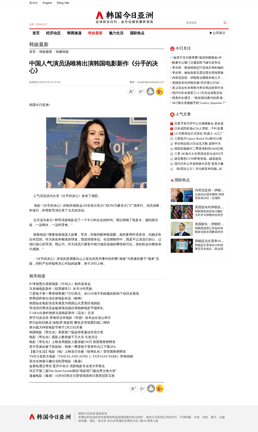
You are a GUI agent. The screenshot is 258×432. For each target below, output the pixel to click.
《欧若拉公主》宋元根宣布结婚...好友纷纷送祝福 (207, 168)
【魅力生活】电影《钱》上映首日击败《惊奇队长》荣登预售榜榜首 (77, 351)
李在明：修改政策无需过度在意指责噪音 (198, 72)
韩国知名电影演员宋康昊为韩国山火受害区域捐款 (64, 303)
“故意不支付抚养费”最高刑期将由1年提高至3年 (203, 57)
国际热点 (137, 33)
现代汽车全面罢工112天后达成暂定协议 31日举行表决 (207, 92)
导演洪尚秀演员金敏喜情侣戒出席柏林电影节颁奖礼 (66, 308)
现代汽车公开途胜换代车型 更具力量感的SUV (205, 163)
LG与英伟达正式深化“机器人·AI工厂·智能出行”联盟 (209, 133)
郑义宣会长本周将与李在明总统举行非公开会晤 (203, 87)
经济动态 (53, 33)
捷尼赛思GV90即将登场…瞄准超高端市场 (202, 158)
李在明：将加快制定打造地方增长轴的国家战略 (203, 67)
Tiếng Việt (62, 2)
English (47, 2)
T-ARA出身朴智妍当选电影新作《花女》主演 (61, 313)
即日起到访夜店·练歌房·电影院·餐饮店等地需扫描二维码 (69, 322)
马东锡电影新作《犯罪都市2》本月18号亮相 (60, 288)
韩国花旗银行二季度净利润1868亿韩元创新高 (204, 148)
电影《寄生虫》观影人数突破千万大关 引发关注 (63, 337)
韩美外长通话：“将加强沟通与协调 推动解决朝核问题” (207, 97)
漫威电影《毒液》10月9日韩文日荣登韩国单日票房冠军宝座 (72, 375)
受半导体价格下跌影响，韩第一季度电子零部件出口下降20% (72, 346)
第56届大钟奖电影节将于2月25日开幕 (55, 327)
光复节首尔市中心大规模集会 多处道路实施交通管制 (209, 123)
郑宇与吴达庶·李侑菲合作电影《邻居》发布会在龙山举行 (70, 317)
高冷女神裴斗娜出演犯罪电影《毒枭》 (56, 361)
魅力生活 (116, 33)
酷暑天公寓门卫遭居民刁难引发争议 (195, 62)
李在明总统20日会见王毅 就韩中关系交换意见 (205, 143)
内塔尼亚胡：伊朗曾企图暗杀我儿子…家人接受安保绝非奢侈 (212, 77)
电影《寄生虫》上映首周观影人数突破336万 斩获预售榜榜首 (72, 342)
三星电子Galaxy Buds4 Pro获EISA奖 (198, 138)
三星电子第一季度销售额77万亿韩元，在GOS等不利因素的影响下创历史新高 (84, 293)
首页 (36, 33)
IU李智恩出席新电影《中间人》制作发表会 (60, 284)
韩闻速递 (74, 33)
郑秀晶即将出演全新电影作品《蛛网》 (56, 298)
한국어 (33, 2)
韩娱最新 (95, 33)
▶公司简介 (217, 33)
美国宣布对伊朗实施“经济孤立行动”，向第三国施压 (205, 82)
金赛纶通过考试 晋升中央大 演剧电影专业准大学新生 (67, 366)
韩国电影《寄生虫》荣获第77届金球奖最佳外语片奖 (66, 332)
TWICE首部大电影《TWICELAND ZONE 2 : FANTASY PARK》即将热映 (81, 356)
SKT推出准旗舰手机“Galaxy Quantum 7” (198, 103)
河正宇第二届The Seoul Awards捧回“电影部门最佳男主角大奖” (73, 371)
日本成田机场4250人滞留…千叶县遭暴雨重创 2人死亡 (210, 128)
